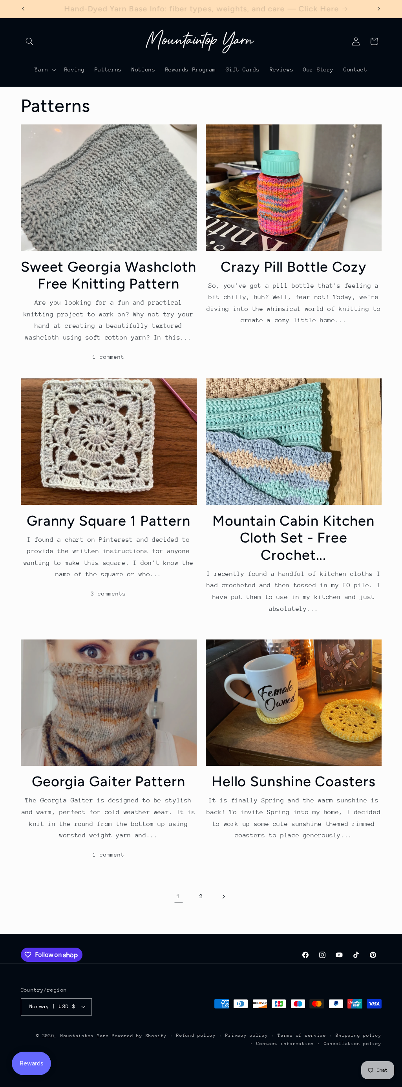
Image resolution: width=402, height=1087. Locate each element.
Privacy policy (246, 1035)
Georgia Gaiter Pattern (108, 781)
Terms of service (302, 1035)
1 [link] (179, 896)
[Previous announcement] (23, 8)
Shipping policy (358, 1035)
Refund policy (196, 1035)
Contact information (285, 1043)
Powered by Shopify (139, 1035)
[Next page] (223, 897)
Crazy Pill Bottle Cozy (293, 266)
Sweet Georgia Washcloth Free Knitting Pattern (108, 275)
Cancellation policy (353, 1043)
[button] (30, 41)
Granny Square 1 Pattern (108, 520)
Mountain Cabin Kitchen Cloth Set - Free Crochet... (293, 537)
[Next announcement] (378, 8)
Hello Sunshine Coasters (294, 781)
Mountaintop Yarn (84, 1035)
